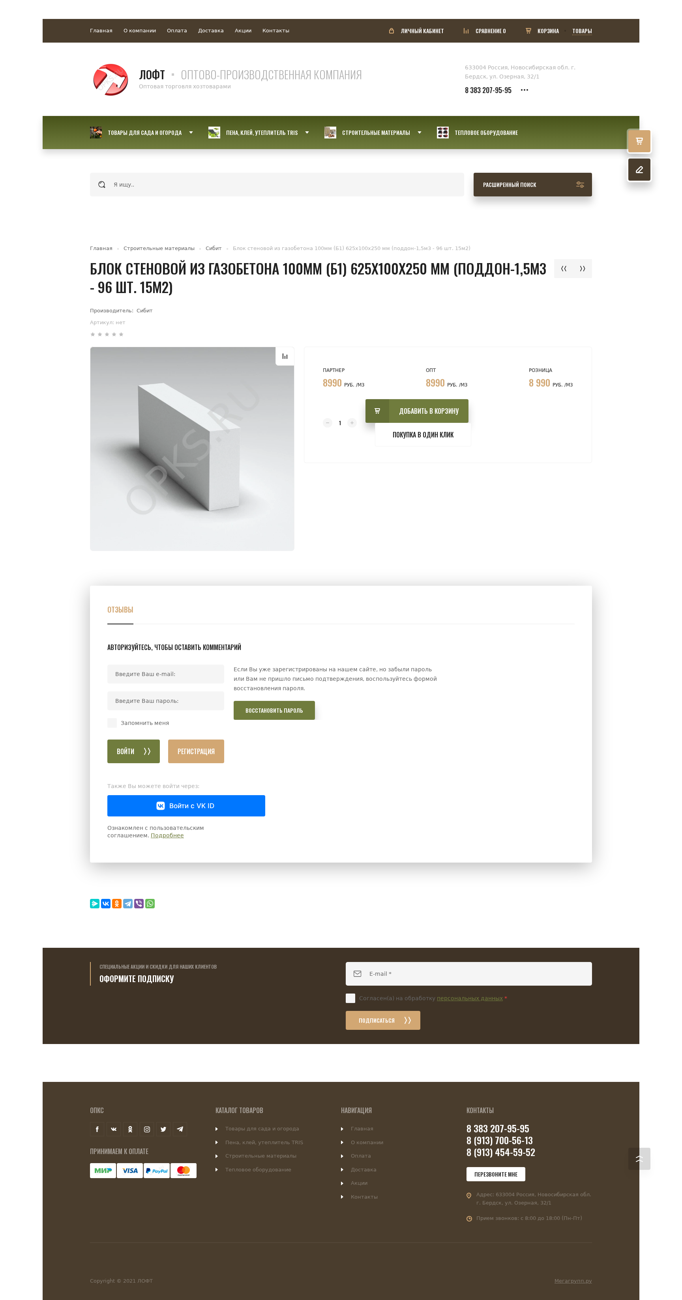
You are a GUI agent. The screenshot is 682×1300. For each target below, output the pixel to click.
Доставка (211, 31)
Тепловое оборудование (258, 1170)
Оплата (177, 31)
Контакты (275, 31)
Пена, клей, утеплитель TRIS (264, 1142)
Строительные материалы (159, 248)
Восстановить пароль (274, 710)
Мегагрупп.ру (573, 1281)
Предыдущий (563, 268)
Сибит (214, 248)
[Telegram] (128, 903)
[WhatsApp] (150, 903)
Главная (101, 31)
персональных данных (470, 998)
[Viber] (139, 903)
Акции (243, 31)
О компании (140, 31)
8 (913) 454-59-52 (501, 1152)
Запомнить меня (145, 723)
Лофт (152, 74)
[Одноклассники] (117, 903)
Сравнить (284, 356)
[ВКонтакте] (106, 903)
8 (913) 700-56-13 (500, 1140)
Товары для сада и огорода (262, 1129)
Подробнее (167, 835)
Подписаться (377, 1020)
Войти (125, 751)
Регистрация (196, 751)
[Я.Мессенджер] (94, 903)
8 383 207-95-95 (488, 90)
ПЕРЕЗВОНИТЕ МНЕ (495, 1174)
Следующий (582, 268)
